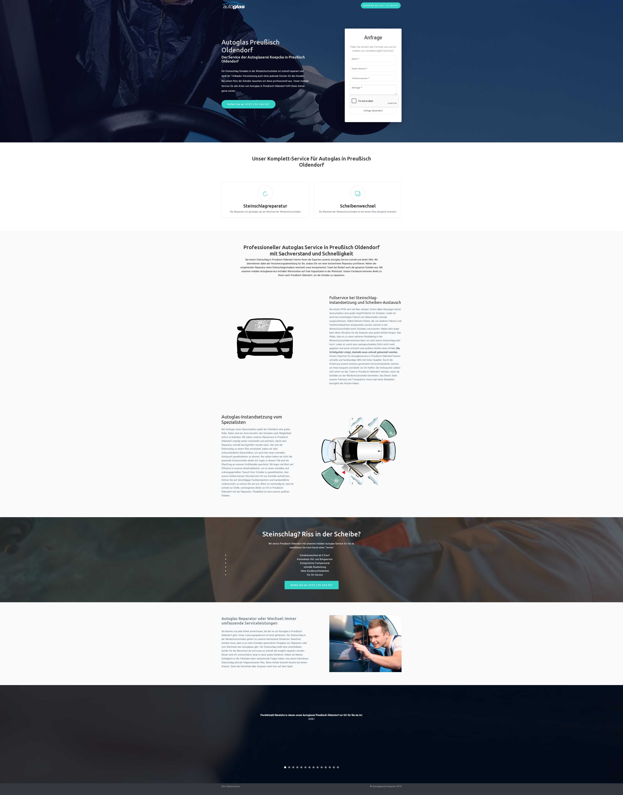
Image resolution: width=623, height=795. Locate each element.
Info (223, 786)
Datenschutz (233, 786)
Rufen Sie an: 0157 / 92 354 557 (380, 5)
